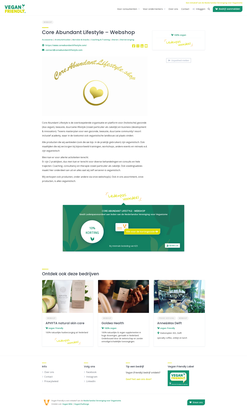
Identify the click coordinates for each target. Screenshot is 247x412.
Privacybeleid (51, 381)
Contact (185, 8)
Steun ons (197, 402)
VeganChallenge (81, 404)
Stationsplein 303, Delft (171, 333)
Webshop (48, 22)
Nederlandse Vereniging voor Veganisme (102, 400)
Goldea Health (112, 323)
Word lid (173, 245)
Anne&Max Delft (169, 323)
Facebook (91, 372)
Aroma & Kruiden (62, 39)
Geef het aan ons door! (139, 379)
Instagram (91, 376)
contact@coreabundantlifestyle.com (63, 50)
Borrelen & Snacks (80, 39)
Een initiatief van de (214, 2)
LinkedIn (90, 381)
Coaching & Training (100, 39)
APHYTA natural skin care (65, 323)
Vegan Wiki (67, 404)
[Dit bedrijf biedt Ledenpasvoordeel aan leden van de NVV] (178, 45)
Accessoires (47, 39)
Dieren (115, 39)
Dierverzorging (127, 39)
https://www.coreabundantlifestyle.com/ (66, 45)
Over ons (173, 8)
